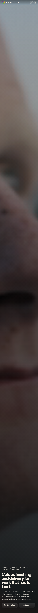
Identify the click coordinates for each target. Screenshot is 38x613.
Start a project (9, 605)
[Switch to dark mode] (31, 2)
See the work (27, 605)
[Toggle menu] (34, 2)
